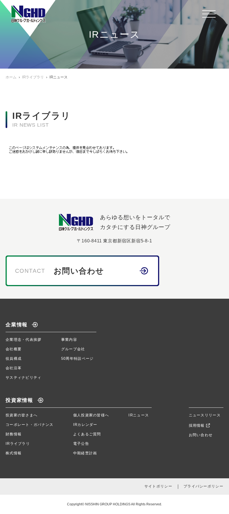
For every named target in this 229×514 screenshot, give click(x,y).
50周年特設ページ (77, 358)
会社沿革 (14, 368)
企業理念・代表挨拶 (24, 339)
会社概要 (14, 349)
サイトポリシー (158, 486)
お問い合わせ (201, 435)
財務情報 (14, 434)
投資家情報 (19, 400)
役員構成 (14, 358)
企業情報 (17, 324)
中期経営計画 (85, 453)
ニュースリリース (205, 415)
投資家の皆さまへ (21, 415)
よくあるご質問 (87, 434)
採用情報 (197, 425)
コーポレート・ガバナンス (30, 425)
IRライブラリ (33, 77)
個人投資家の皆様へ (91, 415)
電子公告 (81, 443)
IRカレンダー (85, 425)
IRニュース (138, 415)
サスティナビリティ (24, 377)
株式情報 (14, 453)
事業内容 (69, 339)
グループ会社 (73, 349)
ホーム (11, 77)
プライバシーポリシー (203, 486)
